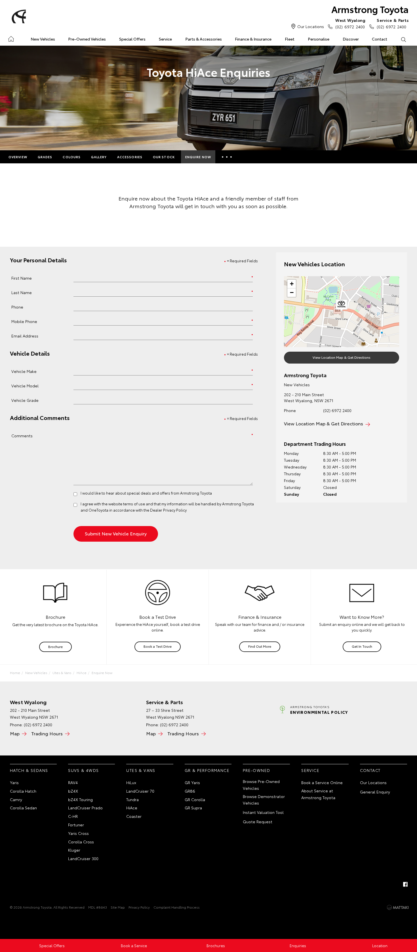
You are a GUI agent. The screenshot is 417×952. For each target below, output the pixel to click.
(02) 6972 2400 (350, 23)
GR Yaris (192, 782)
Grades (45, 157)
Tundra (132, 799)
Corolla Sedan (23, 807)
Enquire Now (198, 157)
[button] (342, 305)
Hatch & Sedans (29, 770)
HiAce (82, 672)
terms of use (134, 503)
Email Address (24, 335)
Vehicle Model (25, 385)
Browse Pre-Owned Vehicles (261, 784)
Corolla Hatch (23, 791)
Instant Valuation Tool (263, 812)
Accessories (129, 157)
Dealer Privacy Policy (168, 509)
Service (165, 39)
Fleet (289, 39)
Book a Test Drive (158, 646)
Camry (16, 799)
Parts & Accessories (203, 39)
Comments (22, 435)
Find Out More (259, 646)
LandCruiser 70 (140, 791)
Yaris (14, 782)
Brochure (55, 646)
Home (11, 38)
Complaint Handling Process (176, 907)
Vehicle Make (24, 371)
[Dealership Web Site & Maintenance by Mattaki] (398, 907)
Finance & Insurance (253, 39)
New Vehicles (43, 39)
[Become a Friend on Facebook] (405, 884)
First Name (21, 277)
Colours (72, 157)
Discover (351, 39)
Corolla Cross (81, 842)
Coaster (134, 816)
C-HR (73, 816)
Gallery (99, 157)
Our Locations (310, 26)
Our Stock (164, 157)
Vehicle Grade (25, 400)
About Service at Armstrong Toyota (318, 794)
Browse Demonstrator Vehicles (264, 799)
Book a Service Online (322, 782)
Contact (379, 39)
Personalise (318, 39)
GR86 (190, 791)
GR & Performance (207, 770)
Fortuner (76, 825)
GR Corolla (195, 799)
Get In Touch (362, 646)
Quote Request (257, 821)
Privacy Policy (139, 907)
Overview (18, 157)
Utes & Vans (61, 672)
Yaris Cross (78, 833)
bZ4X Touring (80, 799)
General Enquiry (375, 792)
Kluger (74, 850)
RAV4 (73, 782)
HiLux (131, 782)
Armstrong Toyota (369, 9)
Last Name (21, 292)
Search (403, 39)
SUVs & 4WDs (83, 770)
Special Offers (132, 39)
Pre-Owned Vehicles (87, 39)
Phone (17, 306)
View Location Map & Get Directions (341, 357)
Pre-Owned (256, 770)
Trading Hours (47, 733)
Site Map (118, 907)
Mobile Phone (24, 321)
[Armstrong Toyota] (18, 16)
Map (15, 733)
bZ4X (73, 791)
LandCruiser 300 (83, 858)
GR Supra (193, 807)
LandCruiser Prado (85, 807)
